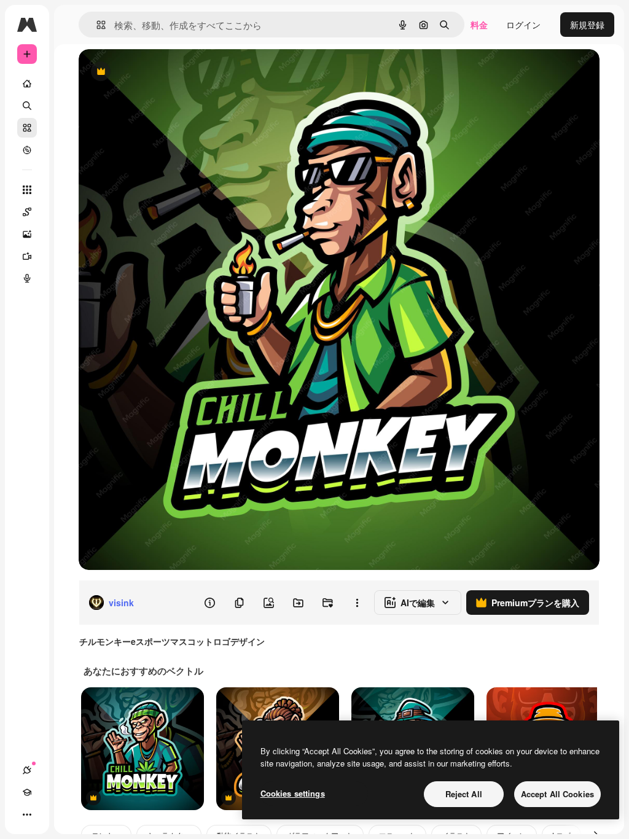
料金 (479, 24)
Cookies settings (292, 793)
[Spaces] (27, 212)
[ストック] (27, 128)
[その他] (27, 814)
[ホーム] (27, 83)
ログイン (523, 24)
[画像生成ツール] (27, 234)
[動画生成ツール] (27, 256)
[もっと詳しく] (27, 150)
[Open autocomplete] (96, 24)
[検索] (27, 105)
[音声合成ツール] (27, 278)
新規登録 (587, 24)
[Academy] (27, 792)
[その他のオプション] (357, 602)
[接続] (27, 770)
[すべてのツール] (27, 190)
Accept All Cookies (557, 794)
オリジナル (163, 72)
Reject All (463, 794)
